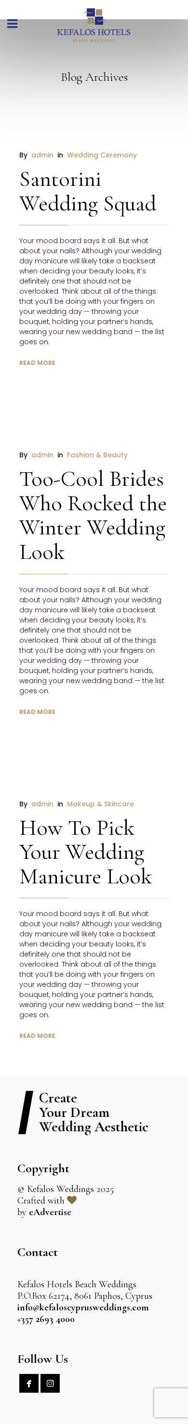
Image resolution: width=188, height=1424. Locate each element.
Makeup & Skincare (100, 804)
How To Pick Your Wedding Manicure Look (85, 852)
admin (42, 155)
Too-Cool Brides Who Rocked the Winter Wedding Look (93, 515)
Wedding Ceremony (102, 155)
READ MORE (37, 363)
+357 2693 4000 (46, 1319)
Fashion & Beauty (97, 455)
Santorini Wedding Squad (87, 191)
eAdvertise (50, 1212)
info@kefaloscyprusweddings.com (83, 1307)
